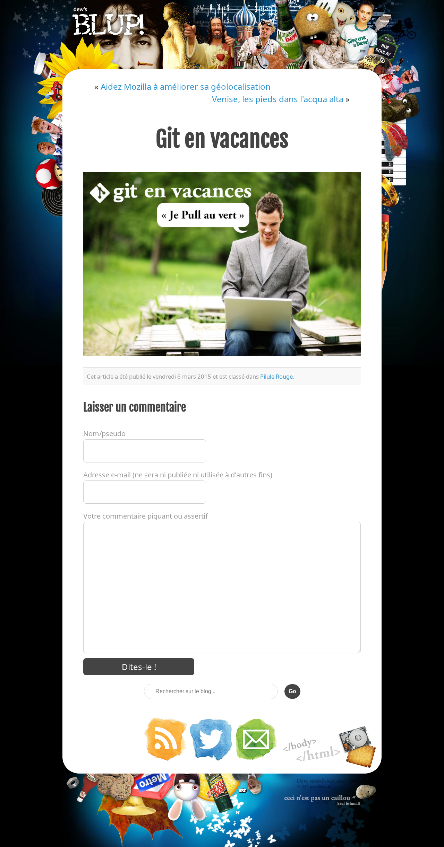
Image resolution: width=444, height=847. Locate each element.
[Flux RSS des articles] (165, 760)
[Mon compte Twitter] (211, 760)
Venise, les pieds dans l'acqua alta (277, 99)
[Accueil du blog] (222, 34)
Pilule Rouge (276, 376)
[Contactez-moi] (256, 760)
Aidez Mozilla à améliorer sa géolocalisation (186, 86)
